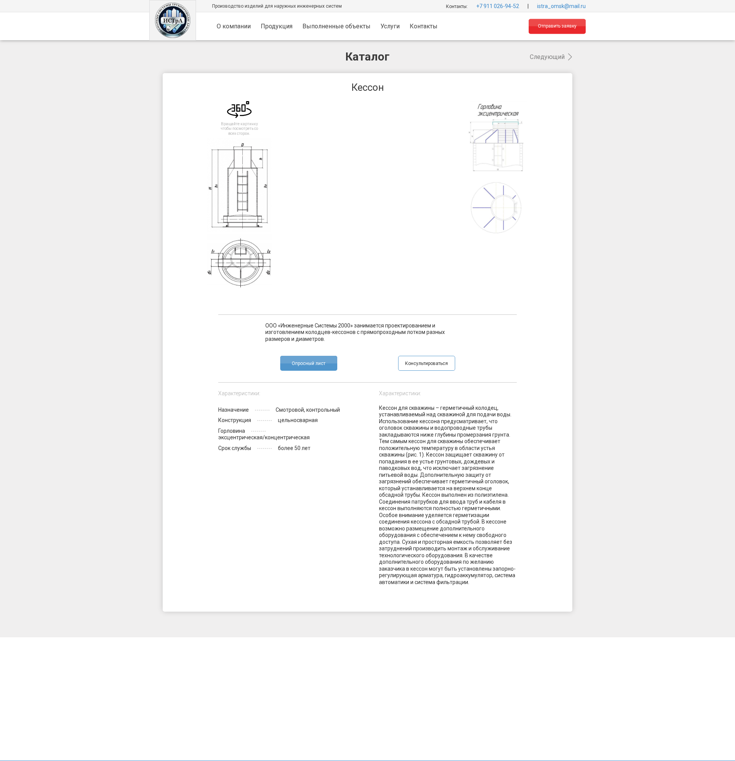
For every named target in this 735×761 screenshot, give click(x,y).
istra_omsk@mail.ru (561, 6)
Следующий (547, 57)
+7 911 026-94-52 (497, 6)
